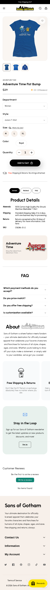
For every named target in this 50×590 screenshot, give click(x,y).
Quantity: (8, 152)
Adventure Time (9, 80)
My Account (12, 554)
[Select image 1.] (16, 67)
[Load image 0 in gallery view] (7, 67)
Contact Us (12, 537)
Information (12, 545)
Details (14, 191)
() (40, 90)
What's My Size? (17, 128)
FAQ (36, 191)
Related (26, 191)
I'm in (25, 444)
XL (23, 133)
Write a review (25, 480)
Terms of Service (14, 580)
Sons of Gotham (20, 585)
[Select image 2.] (25, 67)
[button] (4, 8)
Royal (21, 143)
